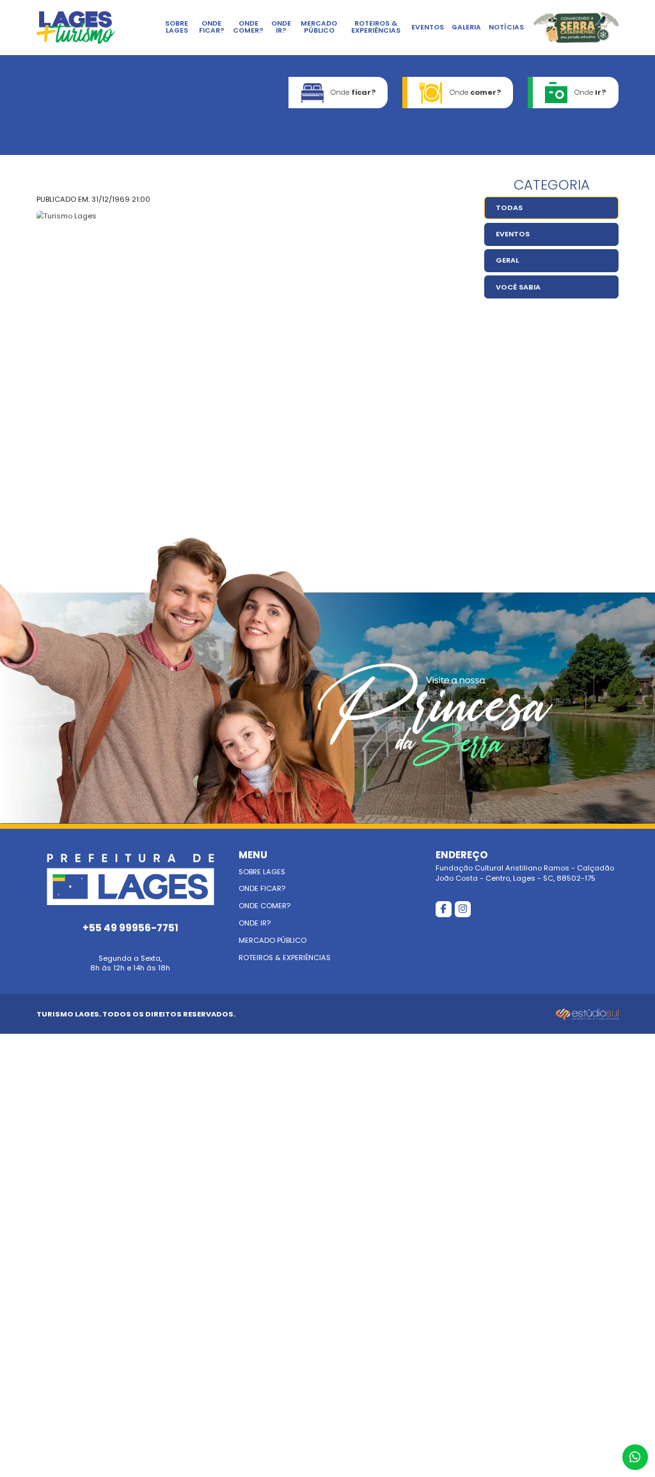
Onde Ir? (281, 27)
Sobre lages (176, 27)
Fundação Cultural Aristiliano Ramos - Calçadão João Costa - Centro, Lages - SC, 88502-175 (525, 866)
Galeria (466, 27)
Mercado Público (319, 27)
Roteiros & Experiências (375, 27)
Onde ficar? (212, 27)
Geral (507, 260)
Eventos (427, 27)
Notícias (506, 27)
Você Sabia (518, 287)
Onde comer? (248, 27)
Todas (509, 207)
